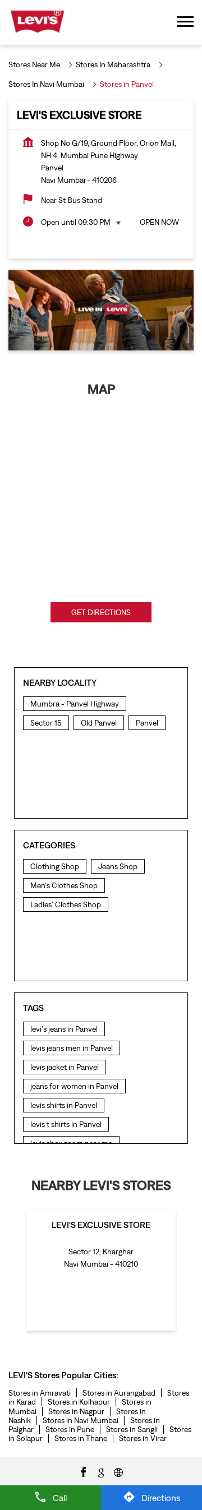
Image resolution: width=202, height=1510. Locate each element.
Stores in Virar (143, 1438)
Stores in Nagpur (76, 1411)
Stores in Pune (69, 1429)
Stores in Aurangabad (118, 1392)
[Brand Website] (118, 1471)
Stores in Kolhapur (79, 1401)
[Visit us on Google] (101, 1471)
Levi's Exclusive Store (101, 1225)
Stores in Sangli (132, 1429)
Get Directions (101, 612)
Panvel (147, 722)
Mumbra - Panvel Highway (74, 703)
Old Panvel (99, 722)
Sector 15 (46, 722)
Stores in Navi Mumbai (80, 1420)
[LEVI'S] (37, 22)
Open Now (159, 222)
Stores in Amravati (39, 1392)
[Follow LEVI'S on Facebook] (83, 1471)
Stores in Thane (80, 1438)
